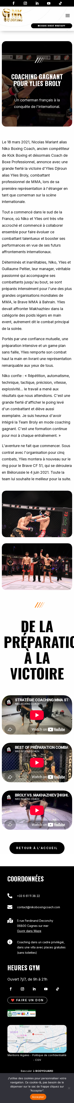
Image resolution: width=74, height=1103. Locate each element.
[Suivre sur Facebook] (13, 3)
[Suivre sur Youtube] (48, 3)
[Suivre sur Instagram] (25, 3)
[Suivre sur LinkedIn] (37, 3)
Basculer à (37, 1070)
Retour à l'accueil (37, 848)
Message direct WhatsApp (51, 26)
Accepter (38, 1096)
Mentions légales (18, 1055)
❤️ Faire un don (27, 1000)
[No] (69, 1088)
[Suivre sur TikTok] (60, 3)
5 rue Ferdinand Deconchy (35, 920)
